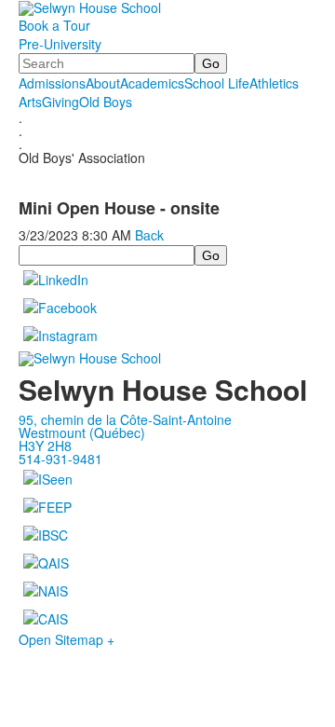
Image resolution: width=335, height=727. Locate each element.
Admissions (52, 83)
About (103, 83)
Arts (30, 101)
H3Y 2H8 (45, 445)
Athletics (274, 83)
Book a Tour (54, 25)
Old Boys (105, 101)
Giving (60, 101)
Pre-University (60, 43)
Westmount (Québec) (82, 432)
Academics (152, 83)
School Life (216, 83)
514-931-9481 (60, 458)
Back (149, 235)
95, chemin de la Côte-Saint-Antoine (125, 419)
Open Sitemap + (66, 639)
